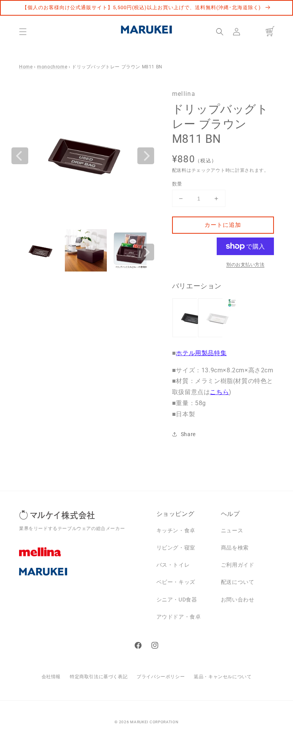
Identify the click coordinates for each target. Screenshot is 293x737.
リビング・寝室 (175, 548)
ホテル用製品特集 (201, 353)
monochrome (52, 66)
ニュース (232, 530)
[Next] (145, 155)
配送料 (179, 170)
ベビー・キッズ (175, 582)
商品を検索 (235, 548)
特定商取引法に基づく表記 (98, 676)
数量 (177, 184)
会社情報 (51, 676)
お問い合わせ (237, 599)
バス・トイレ (173, 565)
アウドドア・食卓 (178, 617)
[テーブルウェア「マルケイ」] (82, 577)
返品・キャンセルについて (222, 676)
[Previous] (19, 155)
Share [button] (188, 434)
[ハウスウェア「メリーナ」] (82, 557)
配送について (237, 582)
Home (25, 66)
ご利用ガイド (237, 565)
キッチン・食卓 (175, 530)
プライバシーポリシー (161, 676)
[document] (82, 155)
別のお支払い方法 (245, 264)
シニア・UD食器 (176, 599)
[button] (22, 31)
